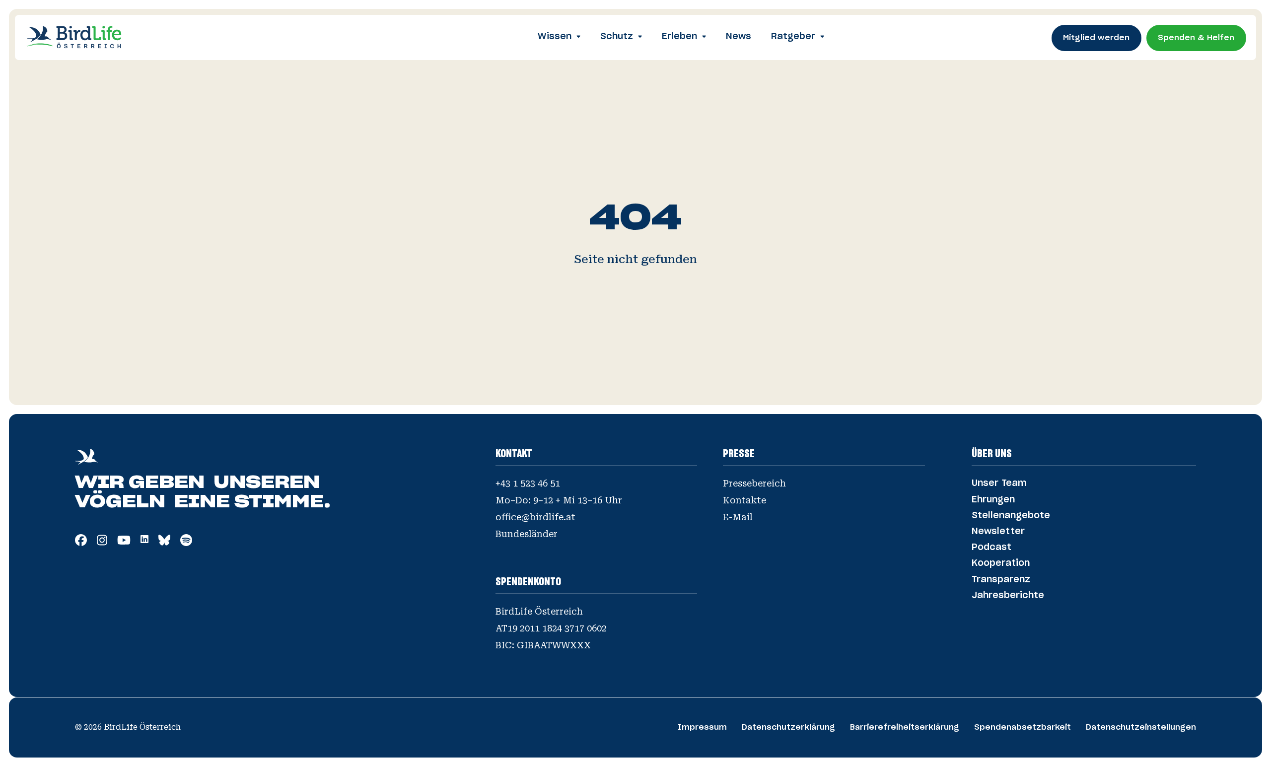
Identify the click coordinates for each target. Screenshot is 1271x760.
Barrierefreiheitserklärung (904, 727)
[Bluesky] (164, 542)
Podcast (991, 547)
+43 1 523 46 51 (527, 483)
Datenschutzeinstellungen (1141, 727)
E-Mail (738, 517)
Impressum (702, 727)
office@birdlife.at (535, 517)
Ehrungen (993, 499)
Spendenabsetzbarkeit (1022, 727)
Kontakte (744, 500)
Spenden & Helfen (1196, 38)
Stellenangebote (1011, 515)
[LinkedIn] (144, 539)
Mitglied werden (1096, 38)
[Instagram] (102, 542)
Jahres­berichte (1008, 595)
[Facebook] (81, 542)
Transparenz (1001, 579)
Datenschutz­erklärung (788, 727)
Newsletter (998, 531)
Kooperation (1001, 563)
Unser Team (999, 483)
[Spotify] (186, 542)
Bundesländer (526, 534)
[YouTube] (124, 542)
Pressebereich (754, 483)
